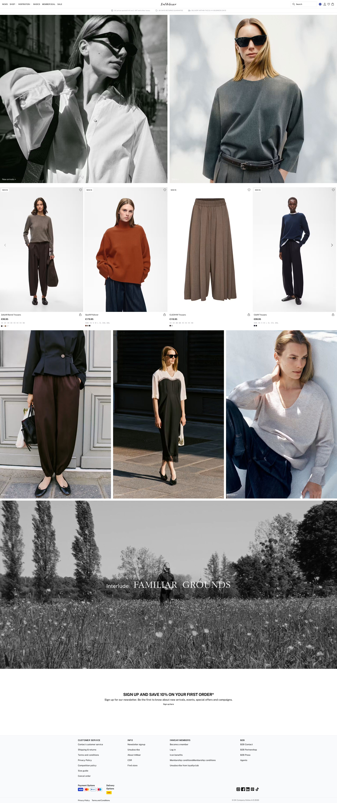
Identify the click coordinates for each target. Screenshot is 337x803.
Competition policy (87, 765)
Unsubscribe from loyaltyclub (184, 765)
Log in (173, 749)
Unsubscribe (134, 749)
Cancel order (84, 776)
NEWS (5, 4)
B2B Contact (246, 744)
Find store (132, 765)
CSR (130, 760)
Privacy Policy (85, 760)
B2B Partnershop (248, 749)
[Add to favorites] (80, 190)
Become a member (179, 744)
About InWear (134, 755)
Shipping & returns (87, 749)
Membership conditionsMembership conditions (193, 760)
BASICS (36, 4)
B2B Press (245, 755)
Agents (243, 760)
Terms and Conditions (101, 800)
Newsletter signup (136, 744)
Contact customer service (90, 744)
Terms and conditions (88, 755)
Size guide (83, 770)
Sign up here (168, 704)
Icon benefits (176, 755)
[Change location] (320, 4)
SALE (59, 4)
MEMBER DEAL (48, 4)
